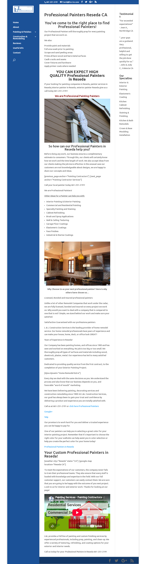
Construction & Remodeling (20, 38)
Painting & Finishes (22, 32)
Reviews (17, 43)
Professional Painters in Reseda (59, 447)
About (16, 27)
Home (16, 22)
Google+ (48, 412)
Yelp (46, 417)
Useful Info (18, 48)
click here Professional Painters (84, 406)
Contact (17, 53)
